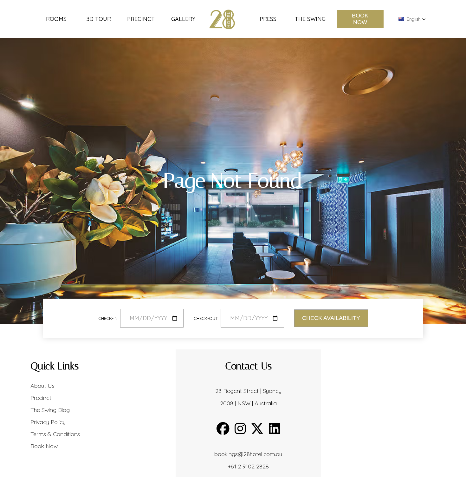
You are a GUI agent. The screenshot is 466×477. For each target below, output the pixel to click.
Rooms (56, 19)
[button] (412, 19)
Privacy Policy (48, 422)
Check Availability (331, 318)
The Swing (310, 19)
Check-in (108, 318)
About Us (42, 385)
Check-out (206, 318)
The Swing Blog (50, 410)
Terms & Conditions (55, 434)
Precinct (141, 19)
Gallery (183, 19)
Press (268, 19)
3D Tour (99, 19)
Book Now (360, 18)
